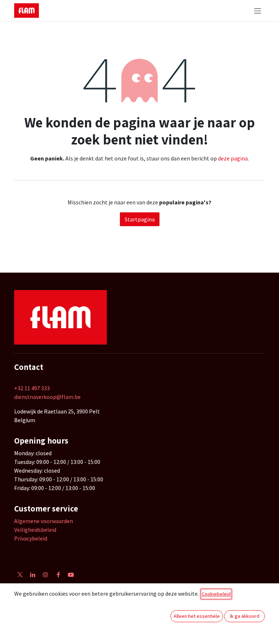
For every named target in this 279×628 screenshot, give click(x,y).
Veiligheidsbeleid (35, 529)
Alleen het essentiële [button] (197, 616)
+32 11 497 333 (32, 388)
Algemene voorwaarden (43, 521)
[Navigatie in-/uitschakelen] (257, 10)
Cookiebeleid (216, 594)
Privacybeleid (30, 538)
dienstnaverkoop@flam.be (47, 396)
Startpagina (140, 219)
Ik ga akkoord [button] (244, 616)
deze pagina (233, 158)
